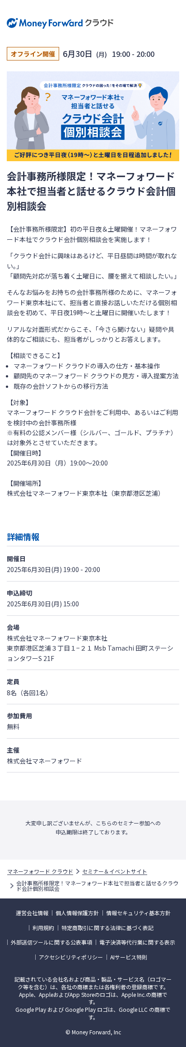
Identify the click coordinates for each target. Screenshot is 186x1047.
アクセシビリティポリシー (71, 957)
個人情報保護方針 (77, 913)
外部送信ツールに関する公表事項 (51, 942)
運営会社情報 (32, 913)
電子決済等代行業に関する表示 (137, 942)
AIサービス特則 (128, 957)
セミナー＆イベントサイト (114, 871)
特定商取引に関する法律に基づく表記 (107, 927)
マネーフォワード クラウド (40, 871)
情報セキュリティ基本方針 (138, 913)
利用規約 (43, 927)
